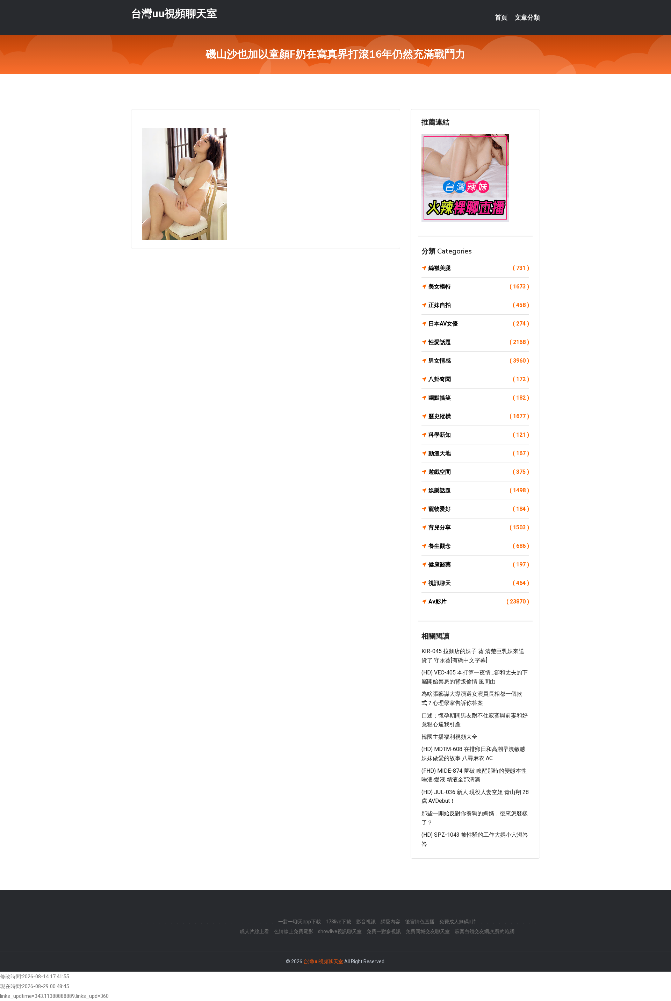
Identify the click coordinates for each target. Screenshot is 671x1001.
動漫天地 (478, 453)
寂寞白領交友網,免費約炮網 (484, 931)
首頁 (501, 17)
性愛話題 (478, 342)
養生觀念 (478, 546)
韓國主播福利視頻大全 (449, 737)
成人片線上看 (254, 931)
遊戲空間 (478, 472)
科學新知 (478, 434)
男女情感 (478, 360)
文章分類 (527, 17)
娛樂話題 (478, 490)
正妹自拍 (478, 305)
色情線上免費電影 (293, 931)
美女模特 (478, 286)
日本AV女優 (478, 323)
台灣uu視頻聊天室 (174, 13)
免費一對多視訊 (384, 931)
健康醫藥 (478, 564)
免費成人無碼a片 (457, 921)
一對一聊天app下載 (299, 921)
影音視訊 (366, 921)
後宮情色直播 (419, 921)
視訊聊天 (478, 583)
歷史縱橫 (478, 416)
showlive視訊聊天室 (340, 931)
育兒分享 (478, 527)
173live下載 (338, 921)
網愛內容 (390, 921)
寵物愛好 (478, 509)
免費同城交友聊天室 (428, 931)
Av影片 (478, 601)
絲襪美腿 (478, 268)
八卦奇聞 (478, 379)
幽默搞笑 (478, 397)
